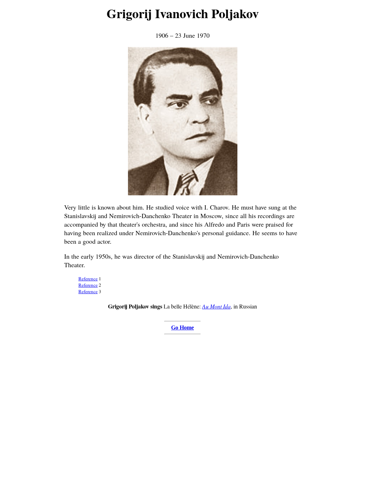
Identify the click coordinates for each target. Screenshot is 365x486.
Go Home (182, 327)
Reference (88, 278)
